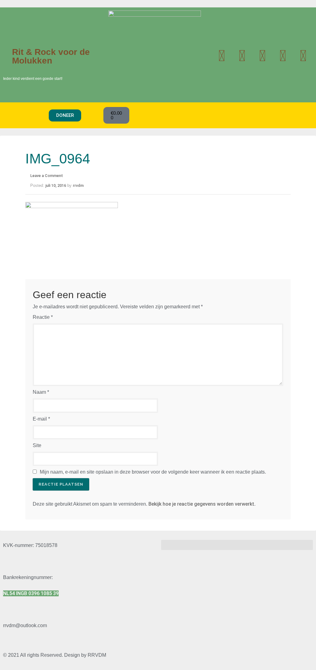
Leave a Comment (46, 175)
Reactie (43, 317)
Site (37, 445)
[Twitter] (221, 56)
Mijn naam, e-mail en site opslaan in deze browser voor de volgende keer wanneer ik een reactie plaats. (153, 472)
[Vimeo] (303, 56)
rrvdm (78, 185)
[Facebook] (282, 56)
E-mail (41, 418)
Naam (41, 392)
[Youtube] (242, 56)
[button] (26, 115)
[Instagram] (262, 56)
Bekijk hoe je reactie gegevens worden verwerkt (201, 504)
